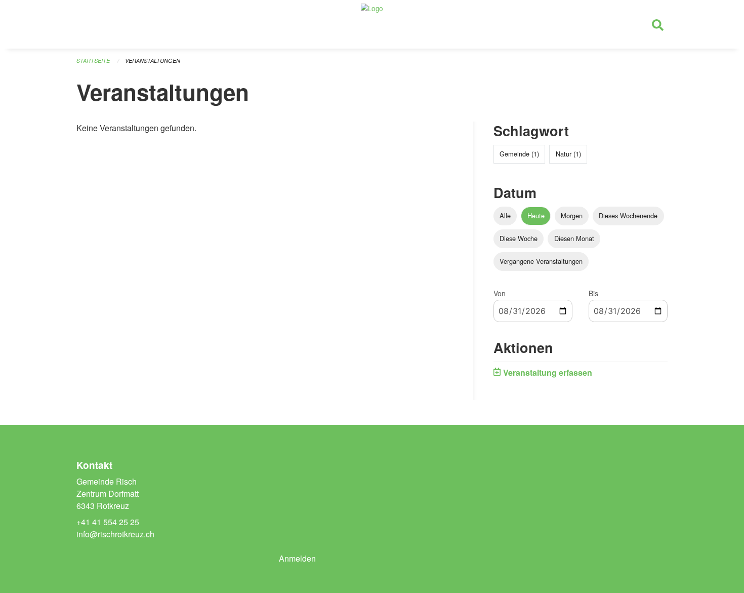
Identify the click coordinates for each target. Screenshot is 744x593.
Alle (505, 215)
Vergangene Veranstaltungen (541, 261)
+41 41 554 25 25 (107, 522)
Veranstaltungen (152, 60)
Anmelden (297, 558)
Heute (536, 215)
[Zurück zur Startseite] (372, 24)
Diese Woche (519, 238)
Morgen (572, 215)
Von (499, 293)
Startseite (93, 60)
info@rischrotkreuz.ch (115, 534)
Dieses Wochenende (628, 215)
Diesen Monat (574, 238)
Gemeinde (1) (519, 154)
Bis (593, 293)
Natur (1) (568, 154)
